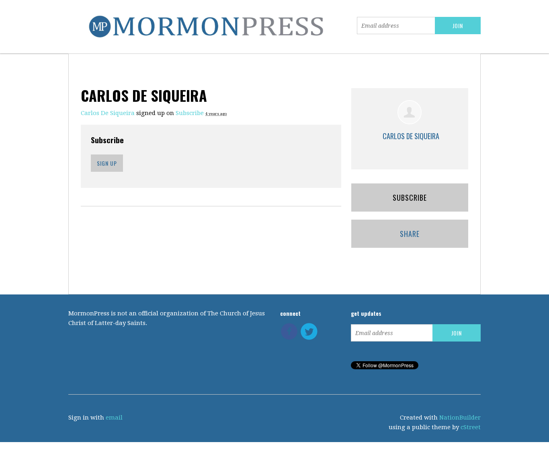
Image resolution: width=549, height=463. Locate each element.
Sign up (107, 163)
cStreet (471, 427)
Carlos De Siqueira (108, 113)
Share (410, 233)
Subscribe (190, 113)
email (114, 417)
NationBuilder (460, 417)
